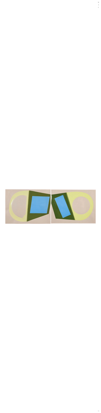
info (98, 410)
